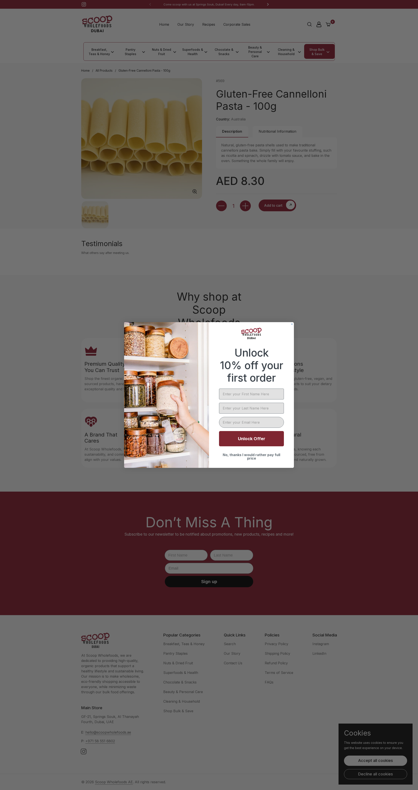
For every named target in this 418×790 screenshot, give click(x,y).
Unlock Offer (251, 438)
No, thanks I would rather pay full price (251, 456)
